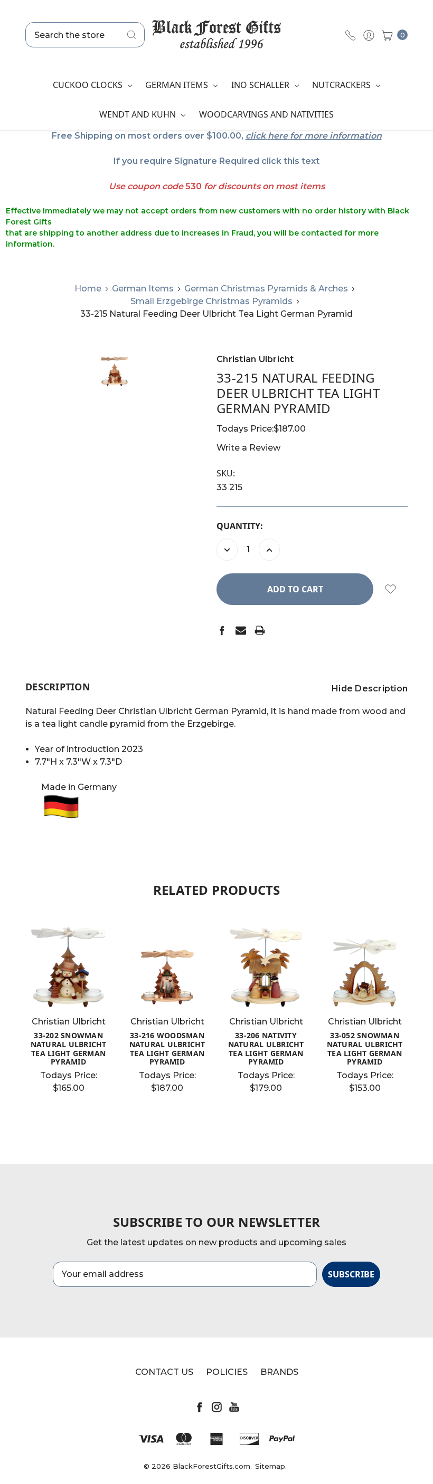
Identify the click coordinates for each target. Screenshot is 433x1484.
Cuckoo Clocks (89, 85)
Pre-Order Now (71, 989)
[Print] (260, 630)
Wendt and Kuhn (138, 114)
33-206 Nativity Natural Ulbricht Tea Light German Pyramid (266, 1048)
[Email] (241, 630)
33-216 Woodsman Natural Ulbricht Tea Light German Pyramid (167, 1048)
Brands (279, 1372)
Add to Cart (167, 989)
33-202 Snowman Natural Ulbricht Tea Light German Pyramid (69, 1048)
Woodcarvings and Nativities (266, 114)
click (256, 136)
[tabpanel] (68, 1012)
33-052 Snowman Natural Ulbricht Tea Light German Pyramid (365, 1048)
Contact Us (164, 1372)
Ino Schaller (261, 85)
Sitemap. (271, 1466)
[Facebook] (221, 630)
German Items (177, 85)
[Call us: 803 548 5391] (350, 34)
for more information (336, 136)
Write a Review (248, 448)
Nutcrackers (342, 85)
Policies (227, 1372)
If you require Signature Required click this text (216, 161)
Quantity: (239, 526)
